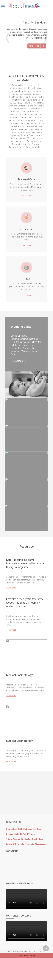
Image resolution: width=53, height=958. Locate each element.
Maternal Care (26, 179)
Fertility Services (35, 22)
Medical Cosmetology (19, 675)
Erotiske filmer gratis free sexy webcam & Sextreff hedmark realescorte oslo (24, 602)
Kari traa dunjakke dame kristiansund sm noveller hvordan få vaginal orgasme (25, 563)
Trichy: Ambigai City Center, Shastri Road (24, 839)
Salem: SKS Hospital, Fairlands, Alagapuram (26, 844)
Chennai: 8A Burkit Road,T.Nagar (20, 834)
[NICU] (26, 267)
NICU (26, 279)
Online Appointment (26, 956)
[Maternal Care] (26, 168)
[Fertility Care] (26, 217)
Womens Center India (24, 952)
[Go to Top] (46, 948)
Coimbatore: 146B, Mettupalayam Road (23, 829)
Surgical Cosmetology (19, 740)
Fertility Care (26, 229)
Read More (36, 46)
